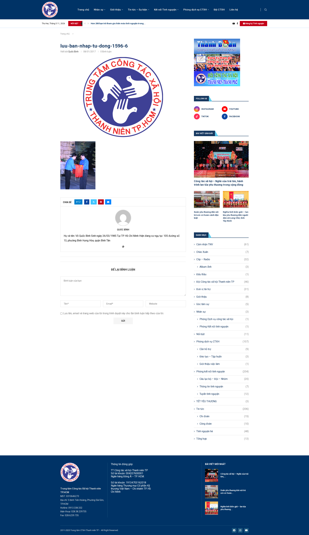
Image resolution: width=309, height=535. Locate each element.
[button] (85, 23)
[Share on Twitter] (94, 201)
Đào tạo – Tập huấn (224, 356)
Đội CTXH (219, 9)
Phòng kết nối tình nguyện (222, 371)
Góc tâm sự (222, 304)
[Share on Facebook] (86, 201)
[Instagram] (240, 530)
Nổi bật (222, 334)
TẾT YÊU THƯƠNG (222, 401)
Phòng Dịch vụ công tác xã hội (224, 319)
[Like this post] (79, 201)
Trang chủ (83, 9)
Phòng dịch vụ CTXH (195, 9)
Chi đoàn (224, 416)
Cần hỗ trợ (224, 349)
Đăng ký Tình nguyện (254, 23)
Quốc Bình (73, 51)
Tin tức (222, 408)
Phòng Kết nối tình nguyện (224, 326)
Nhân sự (98, 9)
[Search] (265, 10)
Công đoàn (224, 423)
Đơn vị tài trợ (222, 289)
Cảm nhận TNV (222, 244)
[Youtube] (233, 23)
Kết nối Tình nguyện (165, 9)
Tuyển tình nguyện (224, 393)
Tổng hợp (222, 438)
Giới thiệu (115, 9)
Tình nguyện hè (222, 431)
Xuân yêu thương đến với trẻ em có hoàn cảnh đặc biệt (206, 215)
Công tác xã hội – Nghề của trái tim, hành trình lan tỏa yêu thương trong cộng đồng (218, 183)
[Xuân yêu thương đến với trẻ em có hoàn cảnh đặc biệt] (207, 199)
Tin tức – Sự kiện (137, 9)
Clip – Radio (222, 259)
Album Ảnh (224, 266)
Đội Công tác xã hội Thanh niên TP (222, 281)
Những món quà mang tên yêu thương (110, 23)
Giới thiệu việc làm (224, 363)
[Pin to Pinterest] (101, 201)
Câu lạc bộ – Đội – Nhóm (224, 378)
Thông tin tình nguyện (224, 386)
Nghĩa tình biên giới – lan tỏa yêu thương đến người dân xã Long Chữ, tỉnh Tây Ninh (235, 216)
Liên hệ (233, 9)
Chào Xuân (222, 251)
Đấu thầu (222, 274)
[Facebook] (237, 23)
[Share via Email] (108, 201)
